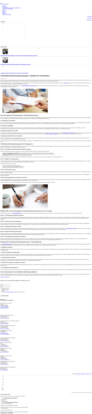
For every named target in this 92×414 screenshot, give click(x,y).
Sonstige (3, 290)
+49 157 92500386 (4, 340)
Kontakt (89, 16)
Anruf (89, 18)
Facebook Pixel (4, 399)
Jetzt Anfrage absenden (4, 295)
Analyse (3, 398)
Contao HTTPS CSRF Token (7, 403)
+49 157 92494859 (4, 359)
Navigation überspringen (4, 4)
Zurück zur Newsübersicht (4, 276)
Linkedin (3, 400)
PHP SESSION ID (5, 408)
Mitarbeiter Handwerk (5, 288)
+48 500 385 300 (4, 346)
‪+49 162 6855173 (4, 364)
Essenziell (3, 402)
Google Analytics (5, 401)
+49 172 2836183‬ (6, 323)
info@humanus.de (4, 307)
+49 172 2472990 (6, 328)
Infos (91, 373)
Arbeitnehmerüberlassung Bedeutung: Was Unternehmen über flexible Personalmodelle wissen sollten (18, 55)
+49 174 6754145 (4, 352)
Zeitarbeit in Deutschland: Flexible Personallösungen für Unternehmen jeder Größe (15, 64)
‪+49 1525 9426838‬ (4, 318)
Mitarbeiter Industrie (5, 289)
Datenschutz (83, 373)
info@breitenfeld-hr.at (5, 334)
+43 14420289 (4, 333)
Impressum (79, 373)
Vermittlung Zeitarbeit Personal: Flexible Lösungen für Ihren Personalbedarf (14, 73)
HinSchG (87, 373)
